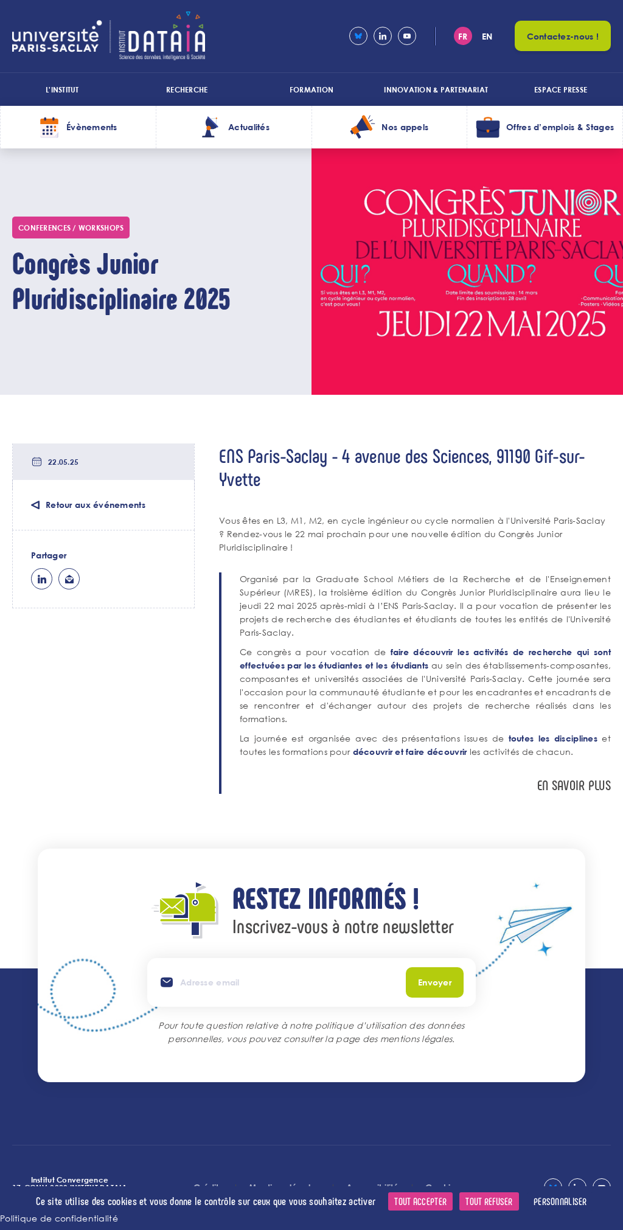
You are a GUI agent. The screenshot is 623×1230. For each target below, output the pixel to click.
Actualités (249, 127)
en (487, 36)
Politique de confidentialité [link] (59, 1218)
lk (41, 578)
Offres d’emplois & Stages (560, 127)
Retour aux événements (95, 504)
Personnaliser (560, 1201)
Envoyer (434, 982)
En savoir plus (574, 785)
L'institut (62, 89)
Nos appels (404, 127)
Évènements (91, 127)
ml (69, 578)
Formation (311, 89)
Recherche (186, 89)
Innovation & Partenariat (436, 89)
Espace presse (560, 89)
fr (463, 36)
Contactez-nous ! (563, 36)
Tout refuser (488, 1201)
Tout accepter (420, 1201)
